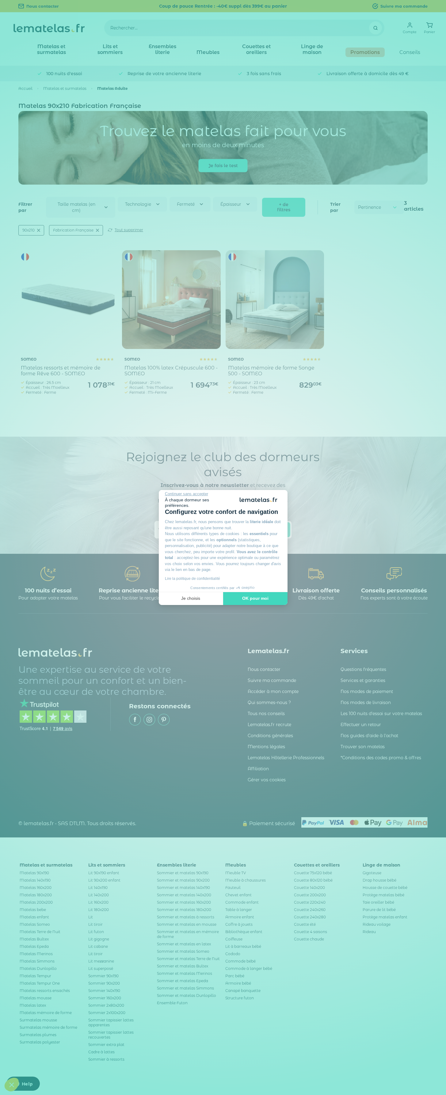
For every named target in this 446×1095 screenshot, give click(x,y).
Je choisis (190, 598)
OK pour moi (255, 598)
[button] (11, 1084)
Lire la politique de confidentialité (192, 578)
